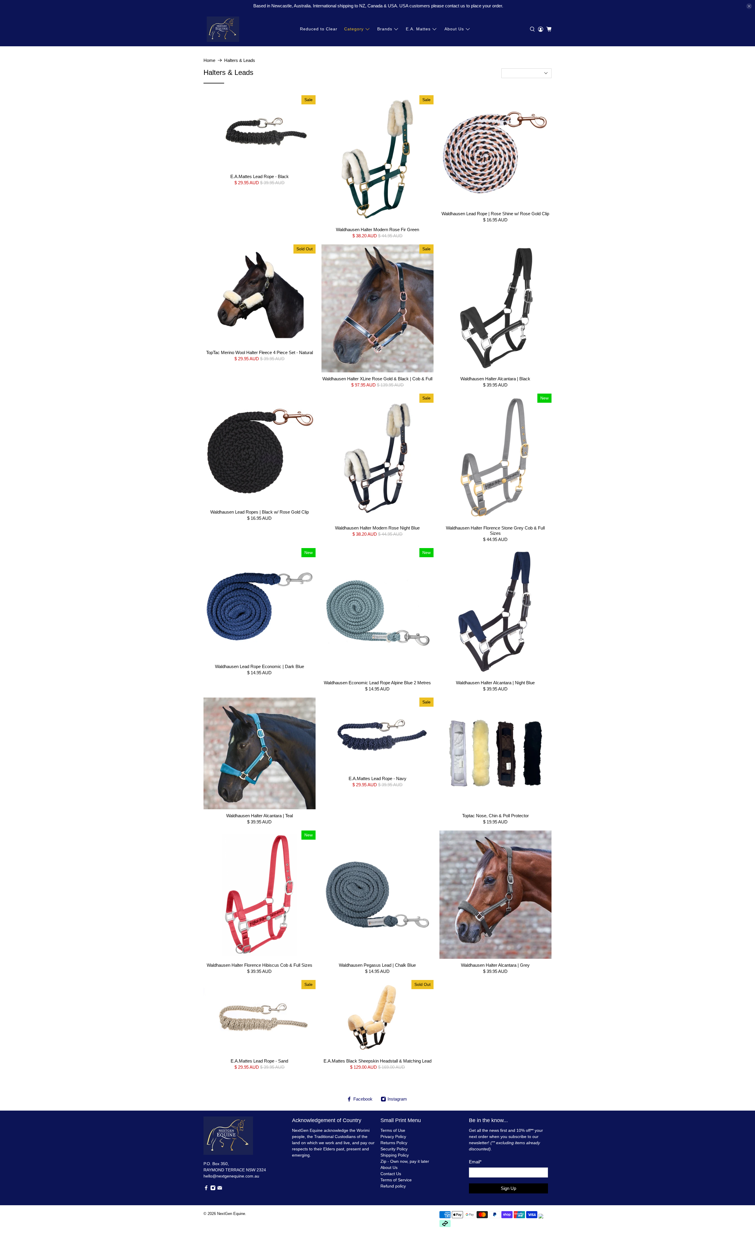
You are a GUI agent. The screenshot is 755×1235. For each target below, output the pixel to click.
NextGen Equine (231, 1214)
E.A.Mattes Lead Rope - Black (259, 176)
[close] (749, 6)
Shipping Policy (394, 1155)
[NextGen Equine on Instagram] (213, 1189)
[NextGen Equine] (223, 29)
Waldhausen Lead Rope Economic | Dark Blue (259, 666)
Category (354, 29)
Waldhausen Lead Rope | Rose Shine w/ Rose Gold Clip (495, 213)
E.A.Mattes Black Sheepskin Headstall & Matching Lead (377, 1060)
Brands (384, 29)
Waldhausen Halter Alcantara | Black (495, 378)
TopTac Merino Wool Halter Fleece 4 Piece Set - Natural (259, 352)
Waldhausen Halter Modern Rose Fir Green (377, 229)
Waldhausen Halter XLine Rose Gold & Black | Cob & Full (377, 378)
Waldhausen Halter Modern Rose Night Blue (377, 527)
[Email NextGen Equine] (219, 1189)
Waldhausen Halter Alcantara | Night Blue (495, 682)
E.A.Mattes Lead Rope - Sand (259, 1060)
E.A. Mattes (418, 29)
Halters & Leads (239, 60)
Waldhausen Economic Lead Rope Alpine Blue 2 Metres (377, 682)
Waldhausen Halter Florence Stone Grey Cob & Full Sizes (495, 530)
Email (475, 1161)
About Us (454, 29)
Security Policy (394, 1149)
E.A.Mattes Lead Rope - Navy (377, 778)
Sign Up (508, 1188)
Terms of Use (392, 1130)
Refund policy (393, 1186)
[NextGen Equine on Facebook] (206, 1189)
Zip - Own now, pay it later (404, 1161)
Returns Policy (393, 1142)
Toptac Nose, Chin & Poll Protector (495, 815)
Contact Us (390, 1173)
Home (209, 60)
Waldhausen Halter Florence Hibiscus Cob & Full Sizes (259, 965)
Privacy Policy (393, 1136)
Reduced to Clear (318, 29)
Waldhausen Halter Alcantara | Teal (259, 815)
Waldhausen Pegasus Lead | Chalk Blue (377, 965)
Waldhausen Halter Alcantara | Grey (495, 965)
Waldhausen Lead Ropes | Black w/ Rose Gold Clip (259, 511)
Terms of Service (396, 1180)
